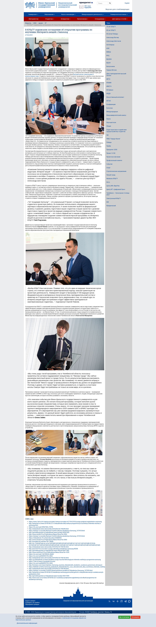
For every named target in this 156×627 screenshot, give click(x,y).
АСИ (107, 48)
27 (45, 23)
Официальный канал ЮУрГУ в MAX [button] (129, 601)
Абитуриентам (33, 19)
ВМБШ (108, 52)
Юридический (111, 206)
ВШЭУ (108, 63)
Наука (108, 119)
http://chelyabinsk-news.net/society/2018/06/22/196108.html (49, 568)
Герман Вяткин (111, 70)
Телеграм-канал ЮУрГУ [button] (125, 601)
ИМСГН (108, 86)
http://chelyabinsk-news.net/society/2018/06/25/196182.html (49, 547)
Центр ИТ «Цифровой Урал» (115, 189)
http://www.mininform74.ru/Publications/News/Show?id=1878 (49, 552)
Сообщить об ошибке (32, 602)
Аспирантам (65, 19)
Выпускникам (82, 19)
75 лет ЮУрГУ (111, 26)
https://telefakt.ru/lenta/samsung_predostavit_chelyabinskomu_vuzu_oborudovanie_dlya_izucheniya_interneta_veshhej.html (68, 567)
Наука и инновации (67, 14)
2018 (34, 23)
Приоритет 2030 (111, 149)
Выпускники (110, 66)
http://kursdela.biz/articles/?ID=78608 (41, 541)
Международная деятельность (92, 14)
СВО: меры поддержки (87, 6)
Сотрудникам (99, 19)
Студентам (49, 19)
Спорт (108, 168)
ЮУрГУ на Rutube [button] (121, 601)
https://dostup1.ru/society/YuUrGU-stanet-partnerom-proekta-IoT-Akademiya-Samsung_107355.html (61, 570)
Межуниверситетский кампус (116, 115)
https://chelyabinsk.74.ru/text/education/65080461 (45, 538)
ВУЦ (107, 55)
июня (41, 23)
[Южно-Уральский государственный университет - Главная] (51, 5)
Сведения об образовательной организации (78, 601)
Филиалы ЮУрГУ (112, 178)
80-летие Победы (112, 34)
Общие (108, 126)
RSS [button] (109, 601)
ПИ (107, 135)
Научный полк (111, 122)
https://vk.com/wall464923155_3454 (41, 563)
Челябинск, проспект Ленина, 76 (101, 612)
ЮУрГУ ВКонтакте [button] (113, 601)
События (109, 164)
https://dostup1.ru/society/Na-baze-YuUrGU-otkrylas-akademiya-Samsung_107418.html (57, 531)
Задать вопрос (30, 601)
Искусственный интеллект (115, 97)
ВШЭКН (109, 59)
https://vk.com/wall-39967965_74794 (41, 527)
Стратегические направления (116, 171)
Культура (109, 108)
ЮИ (107, 202)
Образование (49, 14)
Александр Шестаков (113, 41)
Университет (32, 14)
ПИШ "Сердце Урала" (113, 139)
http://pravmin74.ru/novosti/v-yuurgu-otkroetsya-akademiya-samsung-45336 (53, 549)
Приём (108, 146)
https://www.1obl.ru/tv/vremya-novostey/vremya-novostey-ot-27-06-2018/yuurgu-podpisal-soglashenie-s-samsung (65, 521)
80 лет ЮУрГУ (111, 30)
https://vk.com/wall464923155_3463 (41, 556)
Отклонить (135, 617)
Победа (108, 142)
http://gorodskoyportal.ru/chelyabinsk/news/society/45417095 (49, 576)
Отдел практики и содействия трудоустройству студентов (116, 130)
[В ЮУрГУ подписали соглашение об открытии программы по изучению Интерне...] (64, 51)
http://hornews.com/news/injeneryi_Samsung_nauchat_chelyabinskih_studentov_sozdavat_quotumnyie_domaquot (65, 565)
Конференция (111, 104)
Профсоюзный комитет (114, 160)
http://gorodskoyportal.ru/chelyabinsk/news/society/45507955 (49, 532)
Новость (28, 23)
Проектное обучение (113, 157)
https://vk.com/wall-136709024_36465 (41, 554)
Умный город (110, 175)
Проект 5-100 (110, 153)
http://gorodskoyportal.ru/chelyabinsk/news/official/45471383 (49, 550)
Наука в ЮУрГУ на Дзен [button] (117, 601)
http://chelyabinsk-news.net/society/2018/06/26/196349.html (49, 529)
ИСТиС (108, 101)
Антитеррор (110, 45)
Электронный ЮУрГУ (113, 198)
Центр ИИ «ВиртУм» (113, 186)
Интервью (109, 90)
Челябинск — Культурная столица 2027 (117, 194)
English (127, 3)
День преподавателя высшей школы (116, 74)
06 (28, 35)
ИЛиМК (108, 83)
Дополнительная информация (27, 623)
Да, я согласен (124, 617)
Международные (112, 111)
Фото (108, 182)
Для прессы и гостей (119, 19)
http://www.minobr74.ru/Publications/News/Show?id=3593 (48, 534)
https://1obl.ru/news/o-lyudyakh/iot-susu (42, 561)
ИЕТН (108, 79)
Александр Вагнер (112, 37)
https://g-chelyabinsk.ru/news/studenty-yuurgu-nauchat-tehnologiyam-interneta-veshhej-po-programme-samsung (65, 559)
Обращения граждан (32, 604)
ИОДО (108, 93)
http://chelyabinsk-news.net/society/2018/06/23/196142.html (49, 558)
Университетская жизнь (118, 14)
